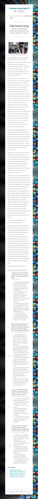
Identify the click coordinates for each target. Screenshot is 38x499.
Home (11, 16)
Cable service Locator (16, 475)
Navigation (21, 11)
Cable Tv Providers (19, 16)
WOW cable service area (17, 471)
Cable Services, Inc (16, 470)
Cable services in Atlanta (18, 473)
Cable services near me (17, 476)
